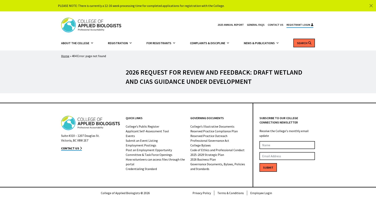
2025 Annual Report (231, 24)
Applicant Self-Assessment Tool (147, 131)
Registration (118, 43)
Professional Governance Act (209, 141)
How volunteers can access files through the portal (155, 161)
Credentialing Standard (141, 169)
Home (65, 56)
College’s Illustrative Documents (212, 126)
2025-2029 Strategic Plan (207, 155)
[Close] (371, 5)
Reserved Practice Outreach (208, 136)
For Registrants (158, 43)
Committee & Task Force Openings (149, 155)
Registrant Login (298, 24)
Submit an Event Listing (142, 141)
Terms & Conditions (230, 193)
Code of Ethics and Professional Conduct (217, 150)
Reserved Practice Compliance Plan (214, 131)
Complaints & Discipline (207, 43)
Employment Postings (141, 145)
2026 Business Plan (203, 159)
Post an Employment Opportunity (149, 150)
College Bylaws (200, 145)
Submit (268, 167)
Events (130, 136)
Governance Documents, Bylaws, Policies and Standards (217, 166)
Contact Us (275, 24)
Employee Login (261, 193)
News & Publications (259, 43)
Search (302, 43)
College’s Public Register (142, 126)
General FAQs (256, 24)
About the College (75, 43)
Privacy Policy (202, 193)
